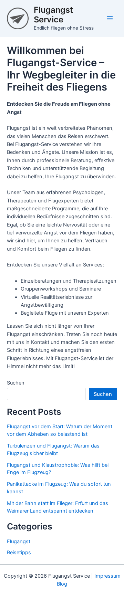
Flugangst (18, 541)
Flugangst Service (53, 14)
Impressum (107, 576)
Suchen (15, 383)
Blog (62, 584)
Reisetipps (19, 552)
